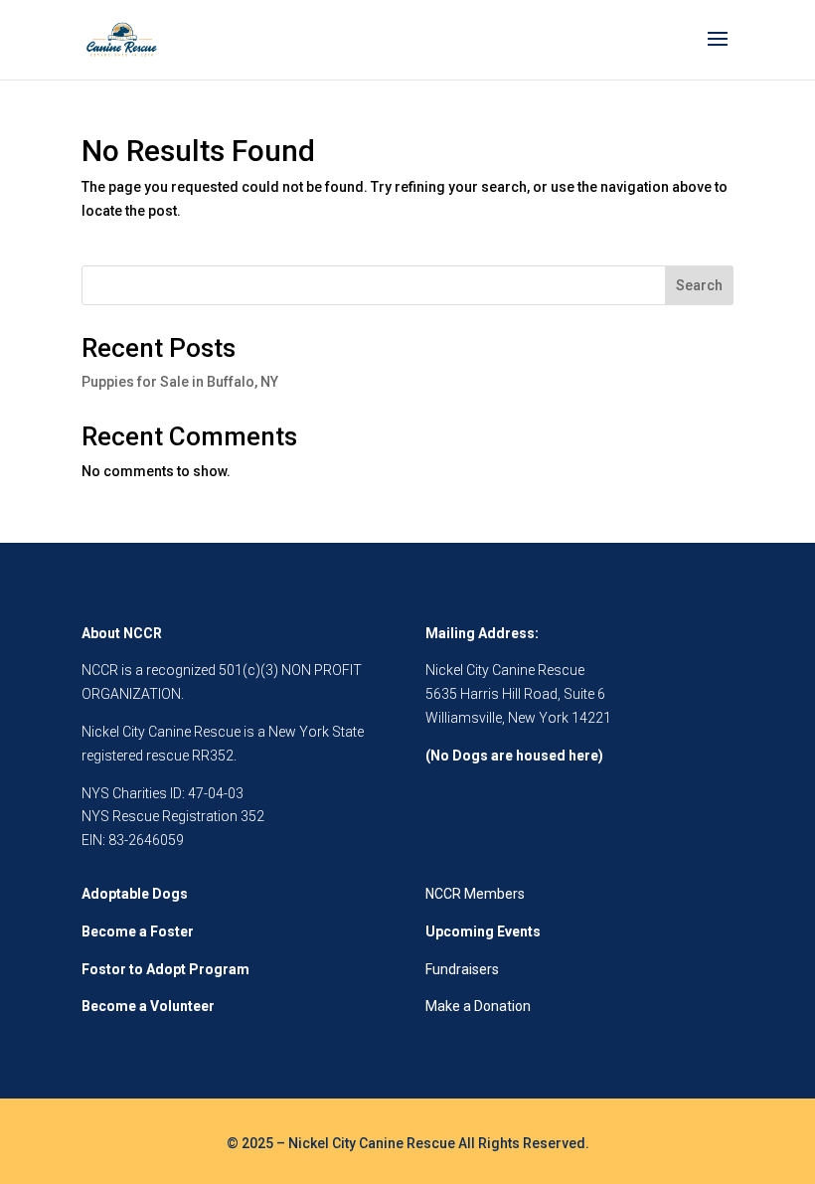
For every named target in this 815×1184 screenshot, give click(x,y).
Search (699, 285)
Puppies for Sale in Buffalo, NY (180, 382)
